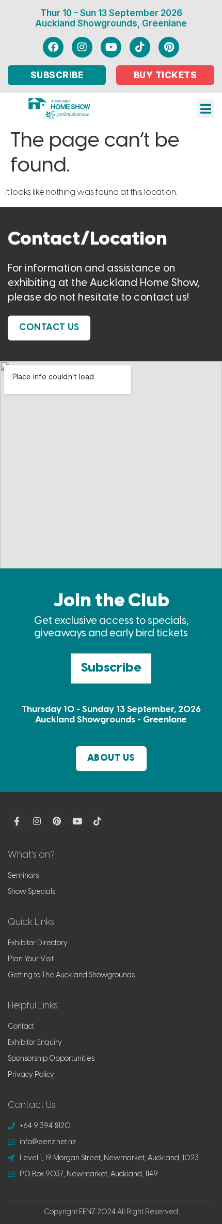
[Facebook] (53, 47)
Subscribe (111, 668)
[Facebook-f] (16, 821)
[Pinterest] (168, 47)
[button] (205, 108)
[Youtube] (111, 47)
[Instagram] (82, 47)
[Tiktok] (140, 47)
